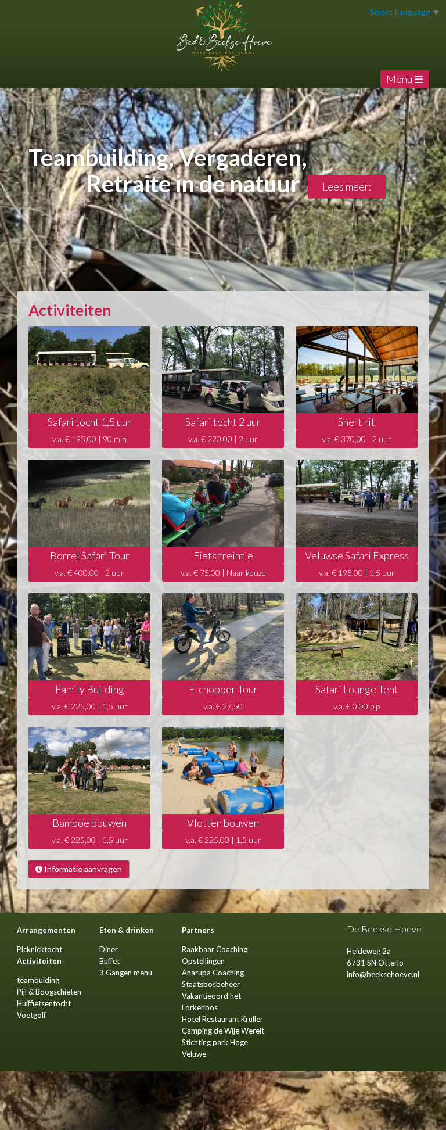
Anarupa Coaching (213, 972)
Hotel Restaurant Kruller (222, 1019)
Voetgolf (31, 1015)
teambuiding (38, 980)
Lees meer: (346, 186)
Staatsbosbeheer (211, 984)
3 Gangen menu (125, 972)
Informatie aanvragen (82, 869)
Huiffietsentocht (44, 1003)
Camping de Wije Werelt (223, 1030)
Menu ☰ (404, 79)
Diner (108, 949)
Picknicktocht (39, 949)
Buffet (109, 961)
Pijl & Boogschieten (49, 991)
